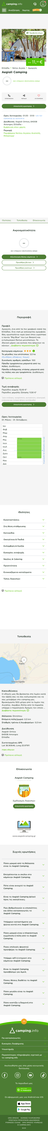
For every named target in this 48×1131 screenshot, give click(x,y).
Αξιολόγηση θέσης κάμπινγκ (22, 257)
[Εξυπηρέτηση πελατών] (35, 4)
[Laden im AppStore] (24, 1103)
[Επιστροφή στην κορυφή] (24, 1021)
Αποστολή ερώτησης (23, 106)
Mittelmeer (9, 136)
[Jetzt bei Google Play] (24, 1109)
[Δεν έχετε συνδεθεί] (43, 4)
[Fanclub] (37, 10)
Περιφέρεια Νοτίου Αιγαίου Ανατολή (22, 133)
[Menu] (4, 10)
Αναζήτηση (13, 10)
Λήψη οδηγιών (8, 750)
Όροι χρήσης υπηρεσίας (32, 1122)
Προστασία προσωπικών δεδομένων (24, 1120)
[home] (24, 1030)
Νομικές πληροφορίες (30, 1118)
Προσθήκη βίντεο (23, 262)
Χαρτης (26, 10)
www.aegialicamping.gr (24, 836)
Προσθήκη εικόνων (23, 268)
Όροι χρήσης (13, 1118)
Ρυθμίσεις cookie (12, 1122)
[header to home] (12, 4)
